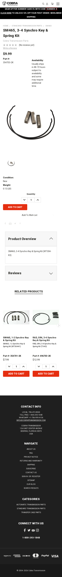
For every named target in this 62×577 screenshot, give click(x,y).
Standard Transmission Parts (31, 509)
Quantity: (31, 194)
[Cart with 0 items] (52, 3)
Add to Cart (16, 373)
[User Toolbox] (47, 3)
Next (59, 325)
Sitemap (31, 480)
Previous (3, 325)
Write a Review (10, 48)
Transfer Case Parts (31, 512)
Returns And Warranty (31, 461)
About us (31, 449)
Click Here (6, 13)
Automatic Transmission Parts (31, 505)
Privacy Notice (31, 457)
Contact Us (31, 472)
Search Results (31, 488)
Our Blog (31, 484)
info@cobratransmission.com (31, 420)
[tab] (31, 239)
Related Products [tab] (29, 291)
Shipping (31, 465)
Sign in (25, 476)
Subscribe (31, 469)
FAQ (31, 453)
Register (36, 476)
